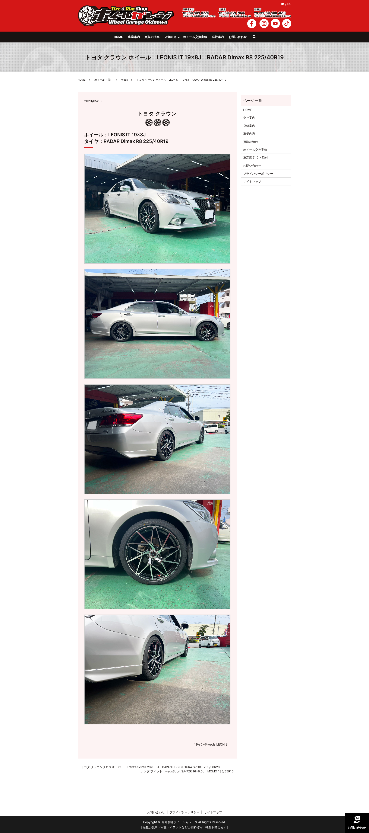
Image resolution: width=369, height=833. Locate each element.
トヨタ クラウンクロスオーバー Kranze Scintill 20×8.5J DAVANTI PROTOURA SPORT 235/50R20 (150, 767)
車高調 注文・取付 (255, 157)
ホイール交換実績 (195, 37)
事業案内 (134, 37)
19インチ (200, 744)
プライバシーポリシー (258, 173)
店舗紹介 (170, 37)
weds (124, 79)
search (256, 38)
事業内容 (249, 133)
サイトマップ (252, 181)
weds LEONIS (217, 744)
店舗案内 (249, 126)
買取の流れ (152, 37)
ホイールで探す (103, 79)
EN (289, 4)
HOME (118, 37)
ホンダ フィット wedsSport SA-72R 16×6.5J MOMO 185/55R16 (187, 771)
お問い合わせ (238, 37)
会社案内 (218, 37)
